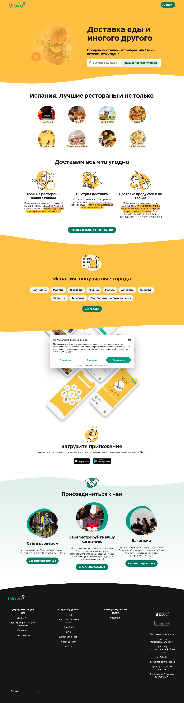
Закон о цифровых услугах (162, 668)
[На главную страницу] (17, 5)
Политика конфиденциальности (162, 640)
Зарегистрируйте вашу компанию (22, 624)
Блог (68, 632)
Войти (68, 646)
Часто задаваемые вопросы (69, 621)
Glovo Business (22, 635)
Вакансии (22, 617)
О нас (69, 614)
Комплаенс (162, 656)
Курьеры (22, 630)
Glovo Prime (69, 627)
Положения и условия (162, 634)
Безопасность (69, 641)
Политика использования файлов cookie (162, 649)
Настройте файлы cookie (161, 661)
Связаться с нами (68, 636)
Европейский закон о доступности (162, 675)
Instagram (115, 617)
